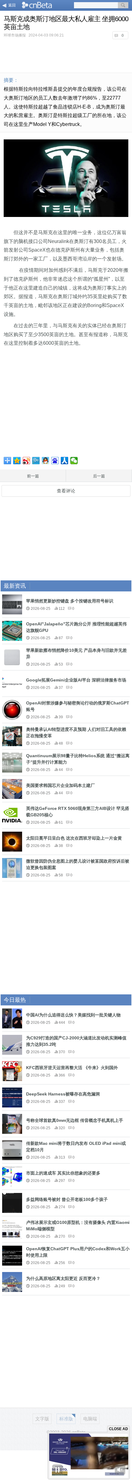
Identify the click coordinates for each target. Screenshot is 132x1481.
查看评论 (66, 490)
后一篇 (99, 476)
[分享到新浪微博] (26, 460)
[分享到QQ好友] (45, 460)
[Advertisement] (66, 55)
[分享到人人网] (64, 460)
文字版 (42, 1418)
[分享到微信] (74, 460)
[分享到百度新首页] (55, 460)
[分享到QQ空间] (17, 460)
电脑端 (90, 1418)
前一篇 (33, 476)
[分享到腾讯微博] (36, 460)
